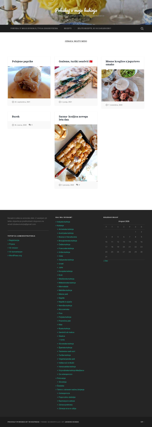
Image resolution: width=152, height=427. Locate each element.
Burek (16, 116)
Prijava (12, 244)
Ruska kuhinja (64, 328)
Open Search (142, 28)
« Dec (105, 261)
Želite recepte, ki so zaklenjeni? (94, 28)
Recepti (68, 28)
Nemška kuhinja (65, 305)
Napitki (62, 298)
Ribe (60, 324)
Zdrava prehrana (65, 405)
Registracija (14, 240)
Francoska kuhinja (66, 248)
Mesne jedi (63, 294)
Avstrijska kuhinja (66, 233)
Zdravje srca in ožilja (67, 408)
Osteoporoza (64, 393)
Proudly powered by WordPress (23, 422)
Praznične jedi (65, 321)
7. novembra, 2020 (115, 105)
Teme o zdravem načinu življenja (70, 389)
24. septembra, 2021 (22, 102)
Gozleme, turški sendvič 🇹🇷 (75, 61)
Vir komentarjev (15, 252)
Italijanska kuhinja (66, 260)
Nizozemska (64, 309)
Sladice (62, 336)
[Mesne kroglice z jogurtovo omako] (122, 85)
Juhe (61, 267)
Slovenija (62, 382)
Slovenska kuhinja (66, 344)
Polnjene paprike (22, 61)
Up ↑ (142, 422)
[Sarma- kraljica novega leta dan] (76, 152)
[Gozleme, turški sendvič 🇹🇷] (76, 82)
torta (62, 340)
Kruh (61, 275)
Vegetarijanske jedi (67, 359)
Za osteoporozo (65, 374)
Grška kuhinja (64, 252)
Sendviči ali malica (66, 332)
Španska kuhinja (65, 347)
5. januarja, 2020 (67, 185)
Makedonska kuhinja (67, 283)
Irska (61, 256)
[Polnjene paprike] (29, 82)
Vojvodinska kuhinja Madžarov (71, 370)
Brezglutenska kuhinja (68, 241)
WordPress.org (15, 255)
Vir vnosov (13, 248)
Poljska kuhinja (65, 317)
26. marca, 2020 (20, 125)
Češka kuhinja (64, 244)
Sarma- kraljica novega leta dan (73, 118)
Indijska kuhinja (63, 222)
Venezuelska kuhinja (67, 366)
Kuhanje (60, 225)
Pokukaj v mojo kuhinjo (76, 10)
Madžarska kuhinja (66, 279)
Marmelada (63, 286)
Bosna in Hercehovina (68, 237)
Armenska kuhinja (66, 229)
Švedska (60, 386)
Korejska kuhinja (65, 271)
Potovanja (61, 378)
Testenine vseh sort (67, 351)
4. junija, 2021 (66, 102)
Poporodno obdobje (67, 397)
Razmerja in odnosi (67, 401)
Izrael (61, 264)
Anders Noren (72, 422)
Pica (60, 313)
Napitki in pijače (65, 302)
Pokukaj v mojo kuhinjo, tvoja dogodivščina (34, 28)
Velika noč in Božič (66, 363)
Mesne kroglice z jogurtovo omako (123, 63)
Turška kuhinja (65, 355)
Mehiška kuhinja (65, 290)
